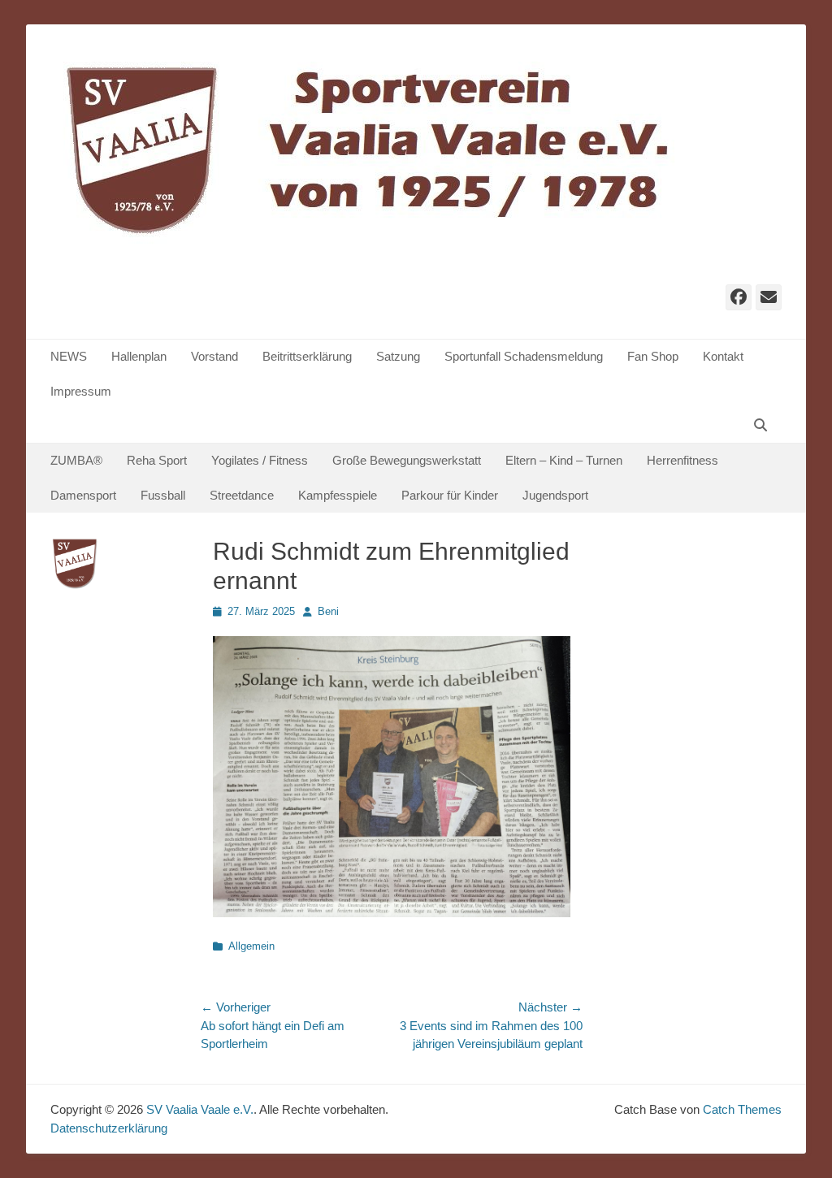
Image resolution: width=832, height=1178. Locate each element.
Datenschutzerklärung (108, 1128)
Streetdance (242, 495)
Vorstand (214, 356)
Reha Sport (157, 460)
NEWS (68, 356)
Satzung (398, 356)
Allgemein (251, 946)
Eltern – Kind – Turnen (563, 460)
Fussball (163, 495)
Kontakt (723, 356)
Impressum (80, 391)
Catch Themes (742, 1109)
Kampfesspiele (337, 495)
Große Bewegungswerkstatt (406, 460)
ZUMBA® (76, 460)
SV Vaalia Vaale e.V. (200, 1109)
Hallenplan (139, 356)
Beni (328, 611)
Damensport (83, 495)
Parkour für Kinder (449, 495)
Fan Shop (652, 356)
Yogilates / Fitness (259, 460)
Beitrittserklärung (307, 356)
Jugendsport (555, 495)
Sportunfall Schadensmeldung (523, 356)
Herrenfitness (682, 460)
